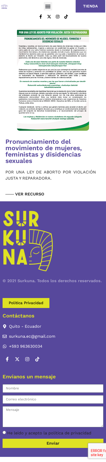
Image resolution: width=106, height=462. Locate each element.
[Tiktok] (66, 17)
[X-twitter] (49, 17)
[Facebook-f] (41, 17)
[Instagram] (58, 17)
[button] (48, 6)
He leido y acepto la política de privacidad (49, 433)
